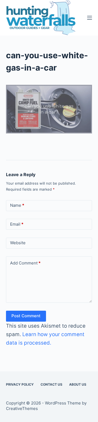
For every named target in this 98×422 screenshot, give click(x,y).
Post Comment (26, 315)
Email (16, 224)
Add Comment (25, 263)
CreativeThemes (22, 408)
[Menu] (89, 17)
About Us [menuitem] (77, 384)
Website (18, 242)
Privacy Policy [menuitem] (20, 384)
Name (17, 205)
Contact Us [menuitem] (51, 384)
